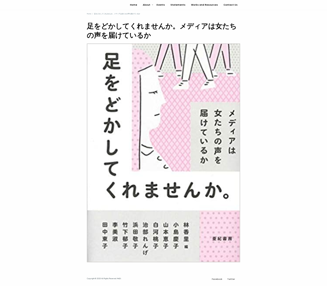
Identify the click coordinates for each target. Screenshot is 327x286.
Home (133, 4)
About (146, 4)
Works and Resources (204, 4)
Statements (178, 4)
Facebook (217, 279)
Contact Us (231, 4)
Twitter (231, 279)
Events (161, 4)
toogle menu (152, 4)
